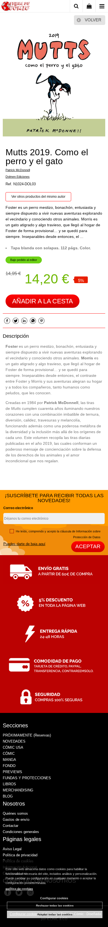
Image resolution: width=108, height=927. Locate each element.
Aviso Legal (12, 849)
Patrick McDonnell (18, 170)
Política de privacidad (20, 855)
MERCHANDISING (18, 790)
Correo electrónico (18, 508)
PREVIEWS (12, 772)
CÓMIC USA (13, 747)
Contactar (10, 826)
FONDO (9, 766)
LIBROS (9, 784)
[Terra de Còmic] (15, 7)
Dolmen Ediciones (18, 176)
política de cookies (19, 888)
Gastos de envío (16, 819)
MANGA (9, 760)
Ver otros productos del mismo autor (38, 197)
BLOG (8, 796)
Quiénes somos (15, 813)
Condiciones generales (21, 832)
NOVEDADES (14, 741)
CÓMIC (9, 753)
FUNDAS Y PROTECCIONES (27, 778)
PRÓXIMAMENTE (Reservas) (27, 735)
